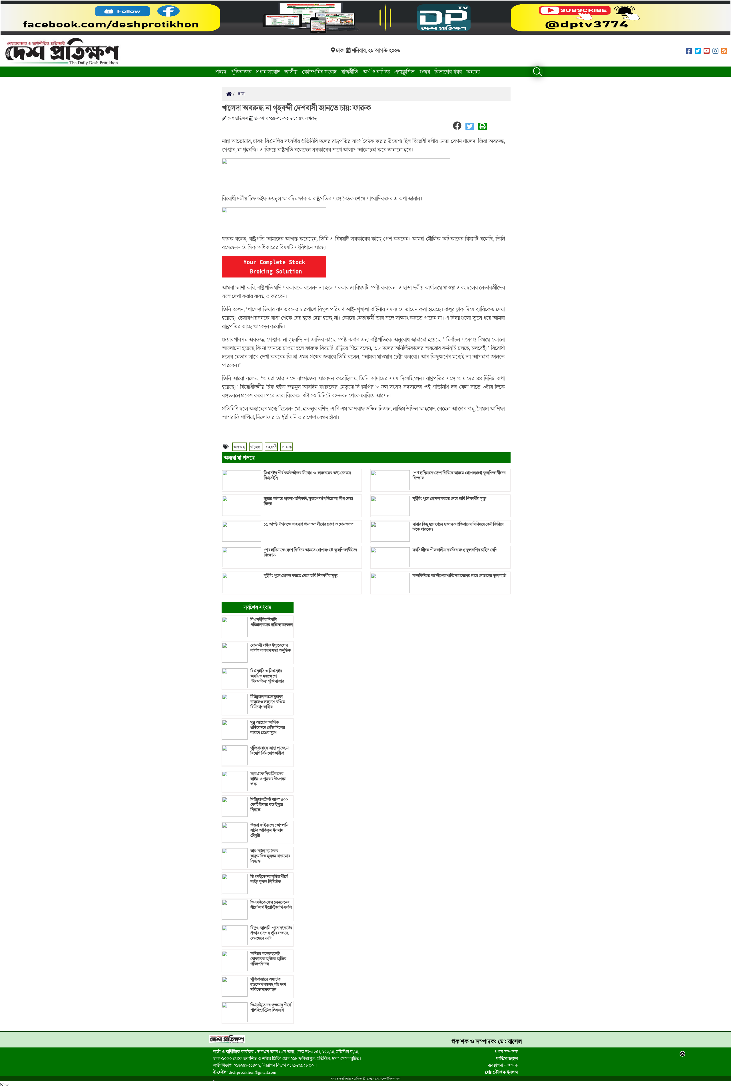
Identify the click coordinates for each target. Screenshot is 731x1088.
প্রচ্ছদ (220, 71)
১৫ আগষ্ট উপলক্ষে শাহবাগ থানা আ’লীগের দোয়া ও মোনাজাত (308, 524)
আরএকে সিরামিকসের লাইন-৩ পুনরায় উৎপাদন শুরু (268, 779)
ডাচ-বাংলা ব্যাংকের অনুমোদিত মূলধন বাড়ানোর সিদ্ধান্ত (270, 856)
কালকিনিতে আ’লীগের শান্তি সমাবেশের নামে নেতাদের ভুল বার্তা (459, 575)
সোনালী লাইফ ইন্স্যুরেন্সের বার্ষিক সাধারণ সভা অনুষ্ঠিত (270, 648)
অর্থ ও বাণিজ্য (376, 71)
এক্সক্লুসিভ (404, 71)
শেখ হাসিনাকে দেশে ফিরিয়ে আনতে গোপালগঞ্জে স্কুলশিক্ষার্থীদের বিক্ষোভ (310, 552)
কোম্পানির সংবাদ (319, 71)
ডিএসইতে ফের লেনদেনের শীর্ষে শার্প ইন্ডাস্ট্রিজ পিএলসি (271, 905)
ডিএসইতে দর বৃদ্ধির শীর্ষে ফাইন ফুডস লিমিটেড (269, 879)
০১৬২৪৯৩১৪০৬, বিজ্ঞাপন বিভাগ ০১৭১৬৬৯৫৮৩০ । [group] (265, 1065)
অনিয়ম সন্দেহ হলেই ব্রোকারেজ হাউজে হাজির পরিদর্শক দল (268, 958)
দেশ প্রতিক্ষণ (238, 118)
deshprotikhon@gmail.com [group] (244, 1072)
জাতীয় (291, 71)
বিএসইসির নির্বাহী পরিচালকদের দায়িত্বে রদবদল (271, 622)
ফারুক (286, 447)
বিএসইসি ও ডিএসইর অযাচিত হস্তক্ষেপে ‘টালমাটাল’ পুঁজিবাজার (267, 676)
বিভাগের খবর (448, 71)
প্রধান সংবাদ (268, 71)
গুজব (424, 71)
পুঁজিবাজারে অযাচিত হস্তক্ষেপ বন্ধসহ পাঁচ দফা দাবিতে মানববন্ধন (268, 984)
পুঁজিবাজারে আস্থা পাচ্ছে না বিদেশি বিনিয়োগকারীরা (270, 750)
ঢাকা (241, 94)
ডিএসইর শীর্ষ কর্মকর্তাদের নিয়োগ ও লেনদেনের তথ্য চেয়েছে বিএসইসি (307, 475)
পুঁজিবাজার (241, 71)
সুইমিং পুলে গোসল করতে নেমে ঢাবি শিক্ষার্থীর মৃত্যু (301, 575)
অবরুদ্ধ (239, 447)
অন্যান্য (473, 71)
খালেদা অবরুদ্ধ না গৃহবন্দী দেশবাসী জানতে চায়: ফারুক (296, 107)
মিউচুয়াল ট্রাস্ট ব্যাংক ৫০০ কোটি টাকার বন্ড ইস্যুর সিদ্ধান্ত (269, 804)
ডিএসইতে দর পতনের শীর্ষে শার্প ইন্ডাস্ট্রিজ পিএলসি (270, 1007)
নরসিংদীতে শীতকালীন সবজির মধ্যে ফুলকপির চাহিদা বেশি (455, 549)
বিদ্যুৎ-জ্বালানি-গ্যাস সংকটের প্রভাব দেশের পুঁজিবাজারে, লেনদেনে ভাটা (271, 933)
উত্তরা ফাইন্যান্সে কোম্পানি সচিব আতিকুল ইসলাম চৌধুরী (269, 830)
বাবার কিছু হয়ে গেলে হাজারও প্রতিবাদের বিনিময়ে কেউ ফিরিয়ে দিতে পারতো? (458, 527)
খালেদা (255, 447)
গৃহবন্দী (271, 447)
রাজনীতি (349, 71)
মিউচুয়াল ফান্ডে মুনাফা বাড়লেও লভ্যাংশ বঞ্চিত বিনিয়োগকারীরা (267, 701)
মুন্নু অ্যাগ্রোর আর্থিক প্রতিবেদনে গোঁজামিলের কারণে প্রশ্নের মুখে (267, 727)
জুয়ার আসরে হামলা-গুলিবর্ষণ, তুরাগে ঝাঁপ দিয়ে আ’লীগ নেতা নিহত (308, 501)
